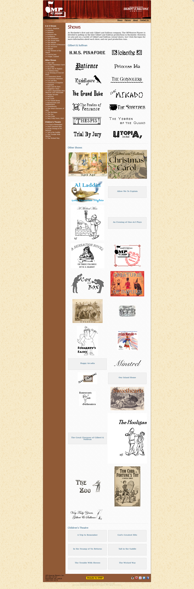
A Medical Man (52, 71)
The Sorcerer (52, 46)
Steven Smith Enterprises (98, 585)
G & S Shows (50, 26)
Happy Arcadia (52, 94)
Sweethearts (52, 106)
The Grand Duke (53, 40)
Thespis (50, 48)
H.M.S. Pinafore (53, 28)
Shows (119, 20)
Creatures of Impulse (55, 82)
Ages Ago (50, 63)
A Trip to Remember (54, 124)
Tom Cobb (51, 116)
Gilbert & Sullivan (77, 45)
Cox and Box (52, 80)
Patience (50, 32)
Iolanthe (50, 30)
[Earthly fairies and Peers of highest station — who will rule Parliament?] (127, 58)
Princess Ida (51, 34)
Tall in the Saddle (53, 132)
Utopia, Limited (53, 56)
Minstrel (50, 96)
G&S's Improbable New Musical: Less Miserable (55, 91)
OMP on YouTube (136, 578)
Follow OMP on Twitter (144, 578)
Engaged (50, 85)
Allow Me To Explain (54, 69)
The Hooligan (52, 112)
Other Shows (50, 60)
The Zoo (50, 114)
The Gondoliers (53, 38)
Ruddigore (51, 36)
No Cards (50, 98)
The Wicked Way (53, 138)
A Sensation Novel (54, 76)
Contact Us (144, 20)
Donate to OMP (95, 578)
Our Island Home (53, 100)
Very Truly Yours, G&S (55, 118)
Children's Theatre (53, 122)
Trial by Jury (51, 54)
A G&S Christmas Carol (56, 65)
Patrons (128, 20)
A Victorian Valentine (55, 78)
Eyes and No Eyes (54, 87)
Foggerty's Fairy (53, 89)
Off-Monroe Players (55, 9)
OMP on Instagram (132, 578)
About (135, 20)
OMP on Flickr (140, 578)
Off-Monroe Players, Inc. (96, 583)
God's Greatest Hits (54, 126)
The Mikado (51, 42)
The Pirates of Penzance (56, 44)
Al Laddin (50, 67)
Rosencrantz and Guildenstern (52, 103)
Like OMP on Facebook (148, 578)
